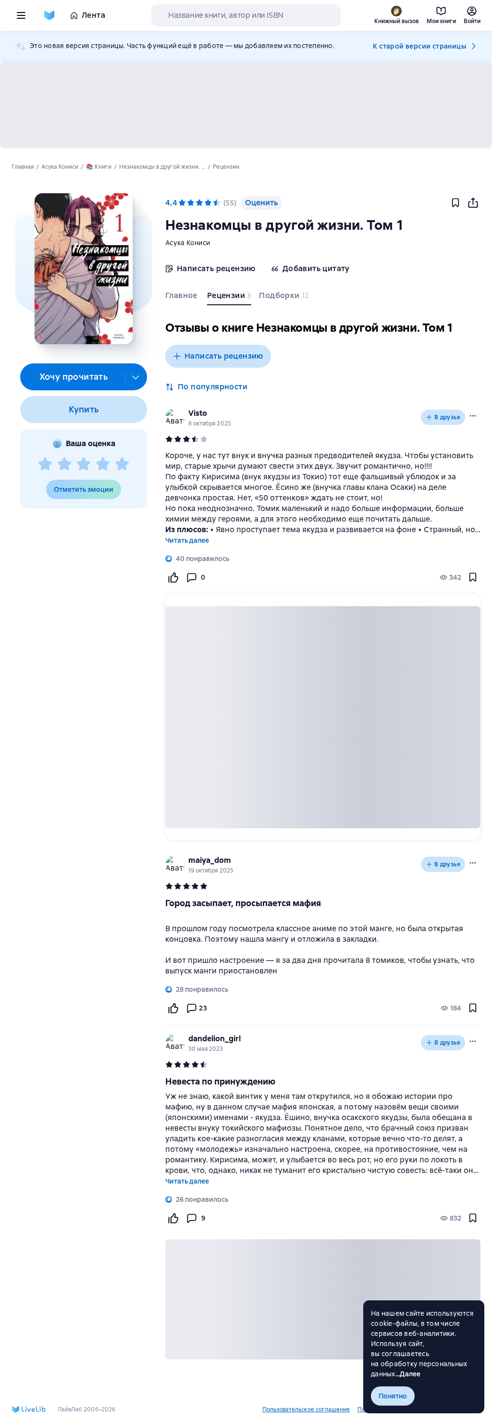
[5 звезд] (122, 464)
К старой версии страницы (419, 46)
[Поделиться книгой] (472, 202)
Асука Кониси (187, 242)
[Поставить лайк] (173, 577)
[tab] (182, 297)
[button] (83, 268)
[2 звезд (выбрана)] (191, 203)
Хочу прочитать (73, 376)
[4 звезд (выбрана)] (208, 203)
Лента (93, 15)
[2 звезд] (64, 464)
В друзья (447, 417)
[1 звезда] (45, 464)
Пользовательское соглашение (306, 1409)
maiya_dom (209, 860)
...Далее (408, 1374)
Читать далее (187, 540)
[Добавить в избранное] (455, 202)
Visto (197, 413)
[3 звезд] (83, 464)
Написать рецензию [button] (223, 356)
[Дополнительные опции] (136, 376)
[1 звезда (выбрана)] (182, 203)
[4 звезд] (103, 464)
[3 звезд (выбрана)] (199, 203)
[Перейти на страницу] (322, 944)
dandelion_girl (214, 1039)
